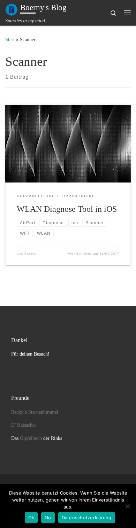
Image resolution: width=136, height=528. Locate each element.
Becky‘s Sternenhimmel (34, 412)
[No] (127, 506)
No (48, 517)
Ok (31, 517)
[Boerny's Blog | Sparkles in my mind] (11, 9)
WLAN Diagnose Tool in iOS (67, 208)
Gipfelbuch (31, 438)
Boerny (30, 254)
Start (10, 39)
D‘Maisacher (23, 425)
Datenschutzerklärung (87, 517)
